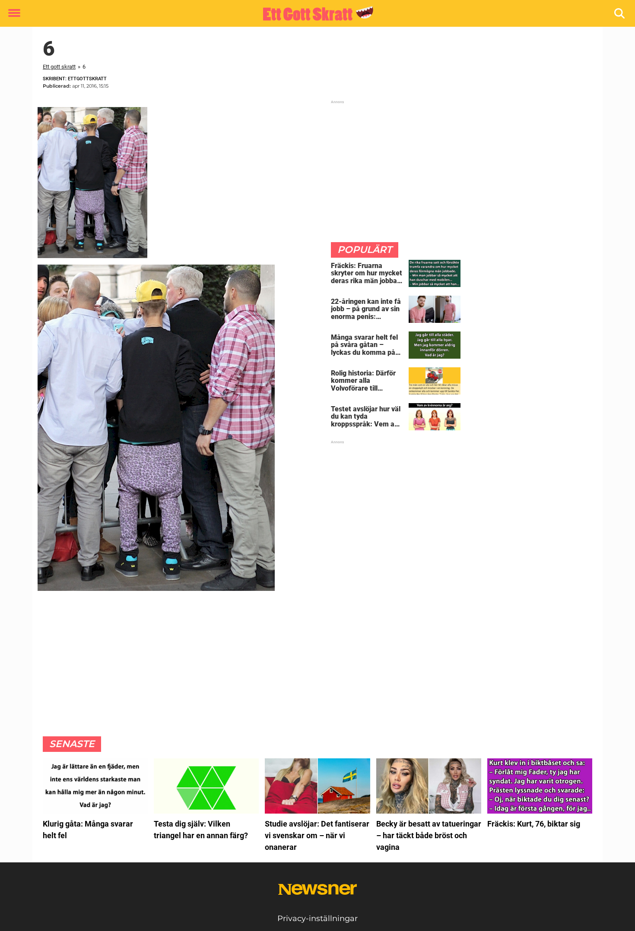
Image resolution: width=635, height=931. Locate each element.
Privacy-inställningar (317, 918)
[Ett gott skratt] (314, 13)
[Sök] (620, 13)
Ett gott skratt (59, 66)
